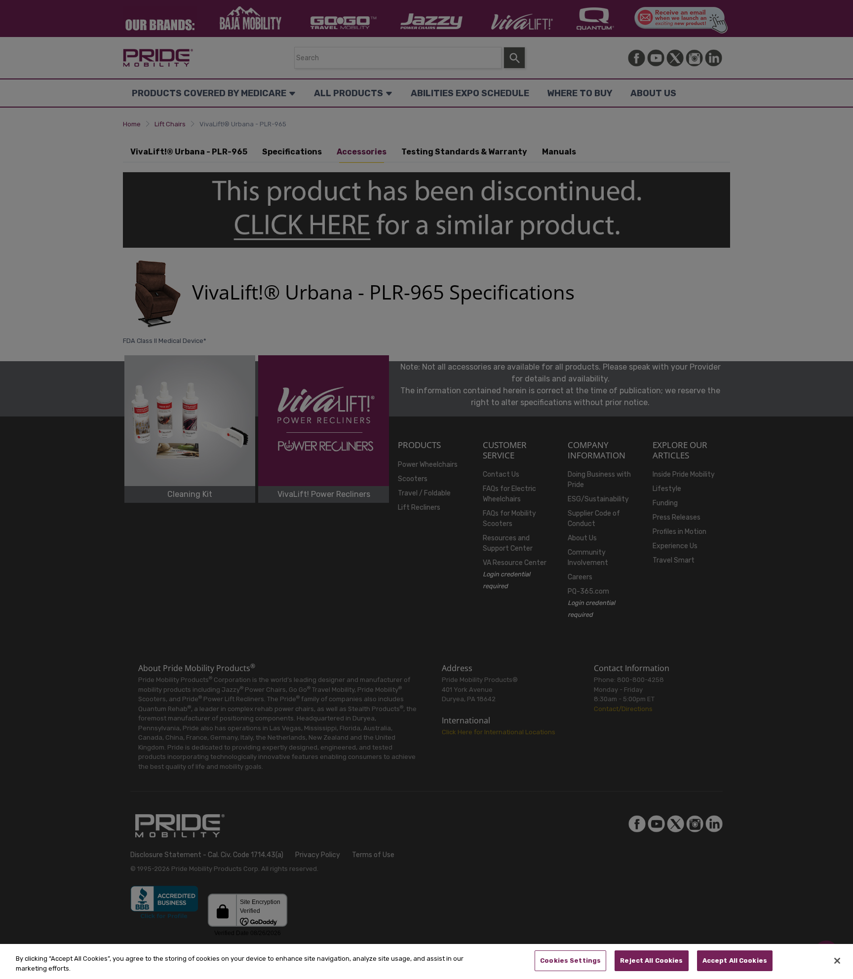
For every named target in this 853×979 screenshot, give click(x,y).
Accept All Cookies (734, 960)
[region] (426, 961)
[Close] (837, 961)
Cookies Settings (570, 960)
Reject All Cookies (651, 960)
